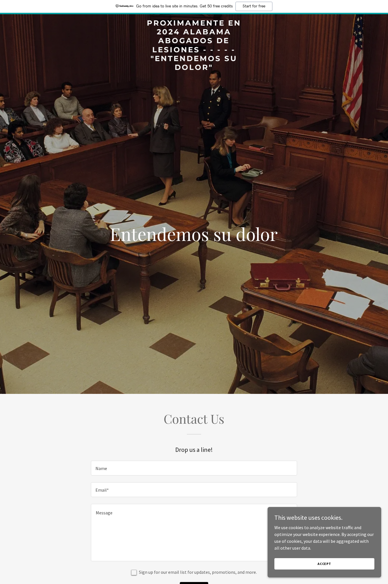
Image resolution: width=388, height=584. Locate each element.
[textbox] (194, 468)
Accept (324, 564)
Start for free (254, 6)
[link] (194, 68)
